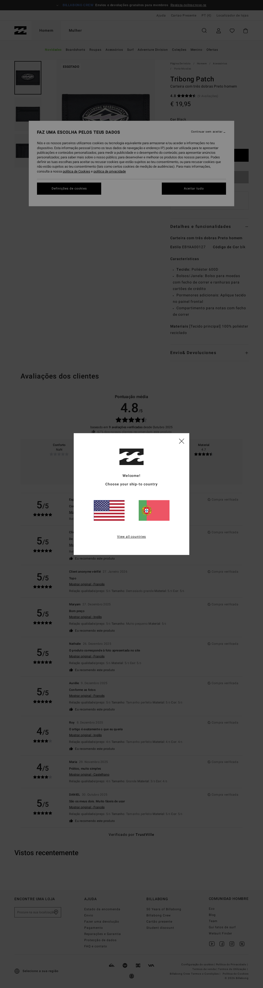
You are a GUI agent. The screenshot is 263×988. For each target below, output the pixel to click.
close (181, 440)
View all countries (131, 536)
